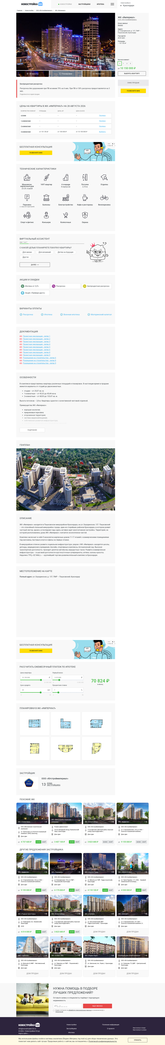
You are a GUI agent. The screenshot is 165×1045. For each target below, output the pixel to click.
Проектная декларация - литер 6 (36, 350)
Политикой (59, 1012)
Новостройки (66, 4)
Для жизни (27, 252)
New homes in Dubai (139, 1028)
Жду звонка (97, 1006)
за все (38, 842)
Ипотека (100, 4)
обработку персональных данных (80, 1010)
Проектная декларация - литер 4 (36, 344)
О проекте (110, 1028)
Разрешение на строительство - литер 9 (39, 363)
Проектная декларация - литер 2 (36, 339)
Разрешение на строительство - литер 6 (39, 358)
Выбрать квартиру (132, 73)
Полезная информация (110, 1025)
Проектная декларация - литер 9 (36, 355)
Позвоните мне (35, 153)
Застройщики (84, 4)
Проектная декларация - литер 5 (36, 347)
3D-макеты (33, 74)
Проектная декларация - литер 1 (36, 336)
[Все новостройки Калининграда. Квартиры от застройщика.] (36, 1025)
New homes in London (139, 1030)
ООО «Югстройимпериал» (127, 19)
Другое (26, 257)
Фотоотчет (100, 74)
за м (44, 842)
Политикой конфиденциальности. (103, 1041)
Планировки (67, 74)
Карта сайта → (24, 1033)
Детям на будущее (65, 252)
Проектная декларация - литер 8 (36, 352)
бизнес (120, 25)
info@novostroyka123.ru (27, 1029)
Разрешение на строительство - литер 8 (39, 360)
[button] (18, 479)
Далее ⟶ (35, 265)
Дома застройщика (53, 784)
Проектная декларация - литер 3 (36, 342)
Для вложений (45, 252)
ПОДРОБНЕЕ (32, 430)
